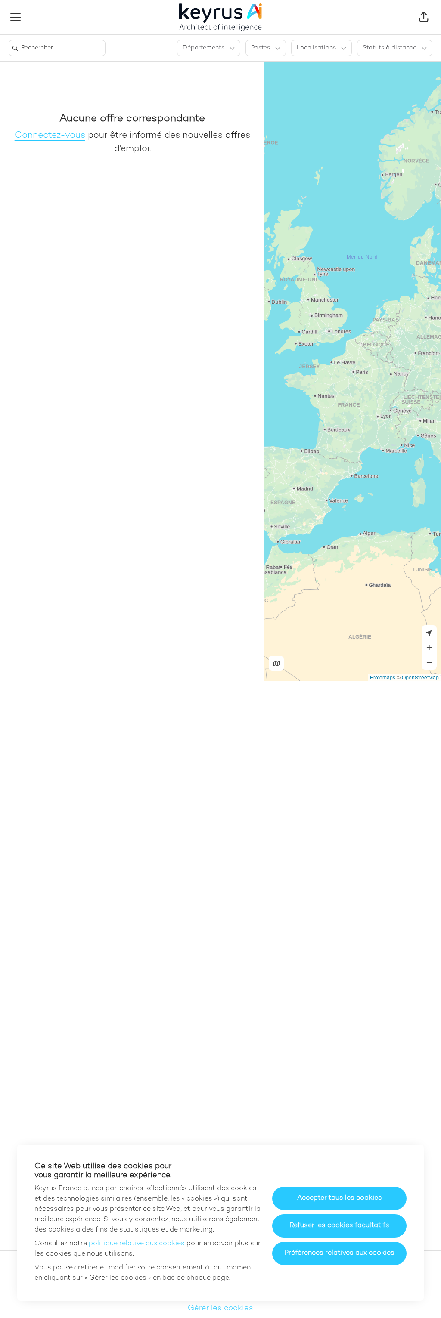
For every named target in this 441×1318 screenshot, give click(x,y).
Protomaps (382, 677)
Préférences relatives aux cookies (339, 1253)
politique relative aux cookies (137, 1243)
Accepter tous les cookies (339, 1198)
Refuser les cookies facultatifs (339, 1225)
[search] (59, 48)
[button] (424, 17)
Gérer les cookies (220, 1308)
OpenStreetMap (420, 677)
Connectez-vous (50, 135)
